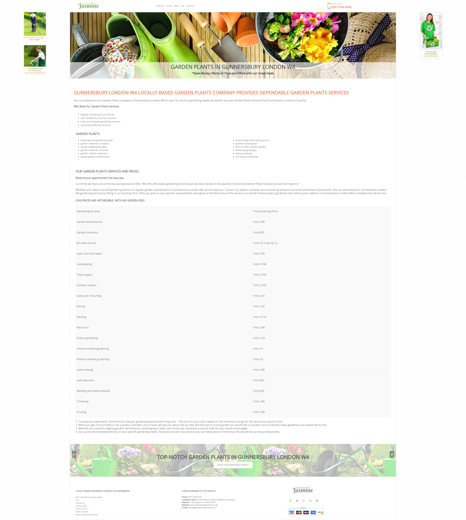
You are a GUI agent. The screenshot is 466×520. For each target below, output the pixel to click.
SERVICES (160, 6)
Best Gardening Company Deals (89, 497)
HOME (169, 6)
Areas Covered (82, 511)
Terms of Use (81, 508)
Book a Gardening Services (87, 514)
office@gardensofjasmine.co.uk (202, 507)
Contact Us (80, 503)
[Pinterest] (317, 500)
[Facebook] (290, 500)
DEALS (176, 6)
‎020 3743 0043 (195, 497)
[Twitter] (297, 500)
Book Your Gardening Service (233, 465)
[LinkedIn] (310, 500)
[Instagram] (303, 500)
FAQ (77, 500)
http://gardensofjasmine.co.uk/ (204, 505)
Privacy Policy (81, 506)
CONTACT (190, 6)
